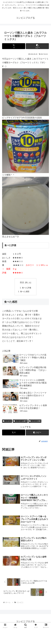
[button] (37, 46)
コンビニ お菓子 (21, 421)
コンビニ (8, 421)
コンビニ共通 (36, 421)
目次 (22, 282)
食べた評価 (26, 288)
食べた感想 (24, 291)
